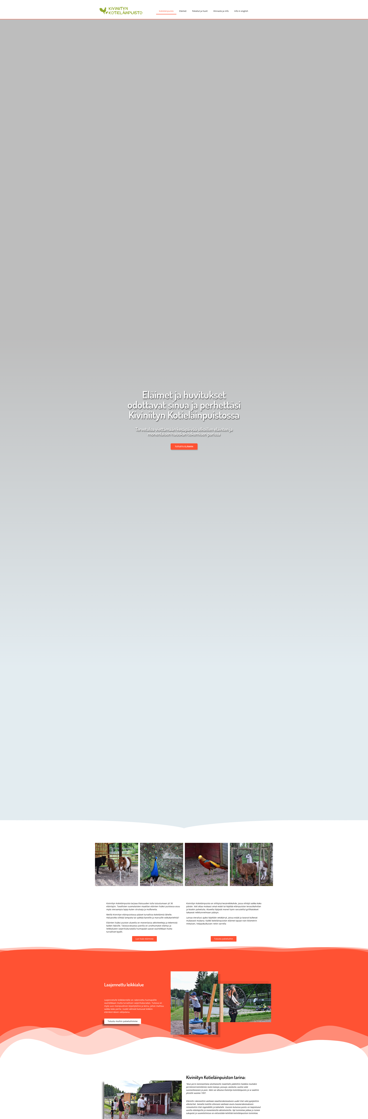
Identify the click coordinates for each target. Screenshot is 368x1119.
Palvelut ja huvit (200, 11)
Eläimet (182, 11)
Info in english (241, 11)
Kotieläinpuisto (166, 11)
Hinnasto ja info (221, 11)
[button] (108, 868)
